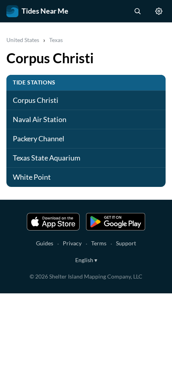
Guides (44, 243)
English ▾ (86, 260)
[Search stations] (137, 11)
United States (22, 39)
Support (126, 243)
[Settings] (159, 11)
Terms (98, 243)
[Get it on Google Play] (115, 222)
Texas (56, 39)
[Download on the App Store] (53, 222)
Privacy (72, 243)
